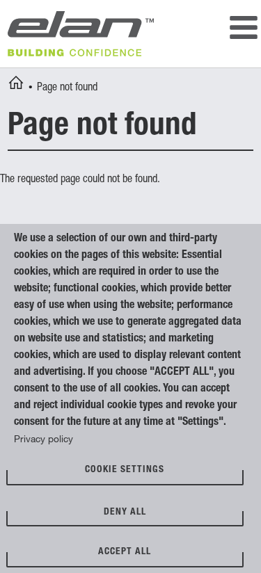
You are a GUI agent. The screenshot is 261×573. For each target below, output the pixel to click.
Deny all (125, 512)
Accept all (124, 552)
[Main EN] (243, 30)
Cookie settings (124, 470)
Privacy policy (43, 440)
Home (16, 84)
